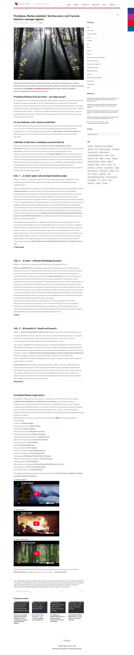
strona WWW (92, 180)
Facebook (90, 158)
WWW (98, 183)
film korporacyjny (52, 582)
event (112, 155)
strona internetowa (111, 177)
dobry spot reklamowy (71, 580)
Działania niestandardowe (94, 77)
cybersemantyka (92, 152)
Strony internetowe (92, 60)
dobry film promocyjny (58, 580)
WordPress (91, 183)
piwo (64, 584)
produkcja (99, 167)
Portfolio (85, 4)
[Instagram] (131, 17)
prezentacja (91, 167)
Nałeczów (29, 584)
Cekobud (34, 580)
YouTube (104, 183)
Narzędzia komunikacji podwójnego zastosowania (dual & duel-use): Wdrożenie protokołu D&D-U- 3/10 (103, 117)
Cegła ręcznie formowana (24, 580)
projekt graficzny (92, 171)
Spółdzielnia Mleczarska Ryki (96, 177)
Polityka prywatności (75, 648)
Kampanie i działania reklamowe (96, 57)
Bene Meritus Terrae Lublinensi (104, 146)
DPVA (107, 155)
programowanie (108, 167)
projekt (117, 167)
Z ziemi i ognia (65, 586)
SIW (89, 174)
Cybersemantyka (92, 34)
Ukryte (89, 50)
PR (88, 44)
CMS (96, 149)
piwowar (68, 584)
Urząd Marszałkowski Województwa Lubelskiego (34, 586)
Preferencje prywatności (60, 648)
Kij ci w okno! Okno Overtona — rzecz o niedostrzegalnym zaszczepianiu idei (38, 617)
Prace (88, 47)
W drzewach (57, 586)
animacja (90, 146)
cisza (39, 580)
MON (97, 164)
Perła (46, 584)
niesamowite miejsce (39, 584)
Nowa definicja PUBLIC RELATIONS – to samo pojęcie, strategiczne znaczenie (75, 617)
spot (109, 174)
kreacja (103, 161)
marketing (91, 164)
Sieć (117, 171)
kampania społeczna (93, 161)
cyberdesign (115, 149)
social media (102, 174)
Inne (88, 87)
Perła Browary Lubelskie (56, 584)
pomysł (109, 164)
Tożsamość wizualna (92, 67)
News (41, 22)
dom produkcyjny (104, 152)
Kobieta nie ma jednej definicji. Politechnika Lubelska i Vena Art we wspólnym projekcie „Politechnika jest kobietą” (21, 619)
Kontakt (112, 4)
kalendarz (115, 158)
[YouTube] (131, 23)
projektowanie (103, 171)
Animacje (89, 74)
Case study (90, 30)
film (96, 158)
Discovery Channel (46, 580)
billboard (90, 149)
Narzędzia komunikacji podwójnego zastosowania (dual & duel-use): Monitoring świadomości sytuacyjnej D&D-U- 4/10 (103, 112)
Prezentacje (90, 81)
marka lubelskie (21, 584)
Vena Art (50, 586)
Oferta (76, 4)
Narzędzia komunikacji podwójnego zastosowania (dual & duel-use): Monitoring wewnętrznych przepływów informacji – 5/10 (103, 99)
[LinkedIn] (131, 28)
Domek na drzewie (42, 582)
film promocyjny (62, 582)
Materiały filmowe (92, 71)
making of (110, 161)
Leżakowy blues (71, 582)
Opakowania (90, 84)
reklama (112, 171)
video (110, 180)
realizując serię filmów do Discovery (39, 89)
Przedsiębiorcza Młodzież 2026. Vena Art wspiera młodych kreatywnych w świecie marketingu (57, 618)
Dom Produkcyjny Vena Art (28, 582)
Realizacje (96, 4)
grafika (101, 158)
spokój (73, 584)
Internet (107, 158)
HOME (69, 4)
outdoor (103, 164)
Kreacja (89, 54)
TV (99, 180)
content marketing (104, 149)
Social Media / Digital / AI (94, 64)
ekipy (57, 418)
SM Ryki (94, 174)
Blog (104, 4)
